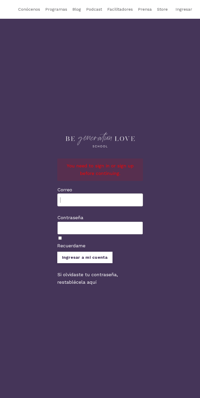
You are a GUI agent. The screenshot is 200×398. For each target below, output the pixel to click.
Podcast (94, 9)
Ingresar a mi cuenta (85, 257)
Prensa (145, 9)
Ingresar (184, 9)
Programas (56, 9)
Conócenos (29, 9)
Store (162, 9)
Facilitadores (120, 9)
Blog (76, 9)
